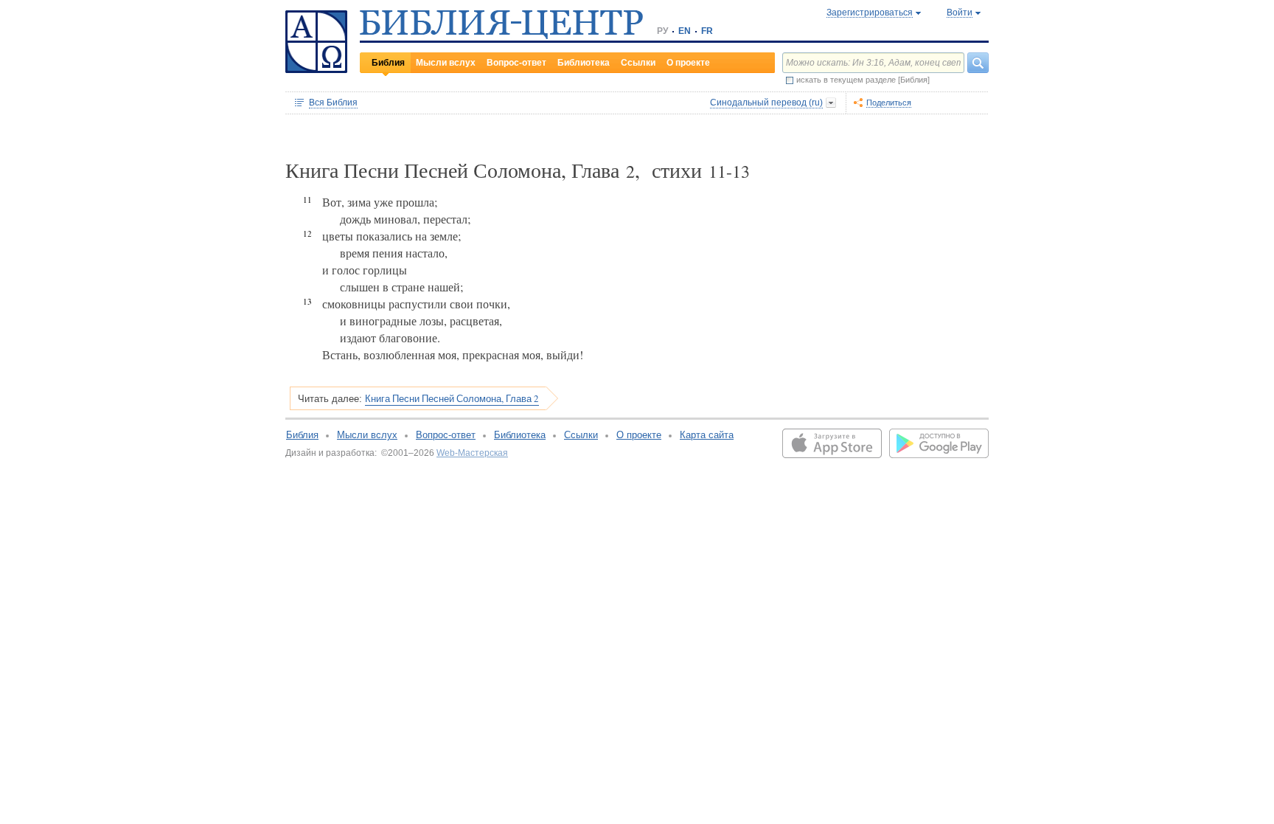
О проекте (688, 63)
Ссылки (638, 63)
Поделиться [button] (888, 102)
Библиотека (583, 63)
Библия (388, 63)
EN (684, 31)
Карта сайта (707, 434)
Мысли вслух (446, 63)
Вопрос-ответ (516, 63)
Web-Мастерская (472, 453)
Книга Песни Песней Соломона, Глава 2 (452, 398)
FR (707, 31)
